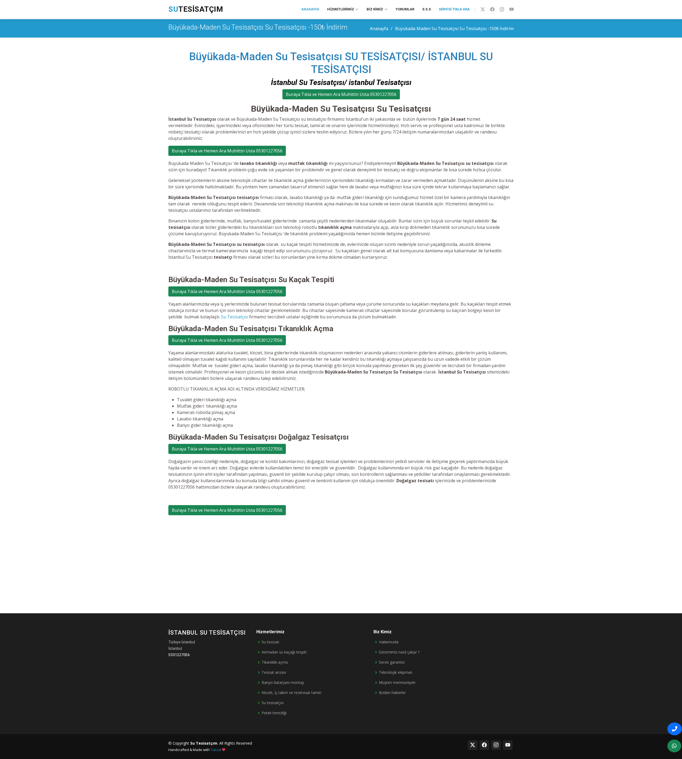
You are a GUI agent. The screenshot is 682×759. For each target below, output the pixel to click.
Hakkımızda (389, 642)
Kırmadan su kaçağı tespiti (284, 652)
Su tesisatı (270, 642)
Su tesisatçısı (273, 703)
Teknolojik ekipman (395, 672)
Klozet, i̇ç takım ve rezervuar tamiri (291, 693)
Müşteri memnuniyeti (397, 682)
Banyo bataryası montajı (283, 682)
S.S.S (426, 9)
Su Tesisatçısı (234, 317)
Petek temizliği (274, 713)
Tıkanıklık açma (275, 662)
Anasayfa (310, 9)
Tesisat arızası (274, 672)
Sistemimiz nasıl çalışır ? (399, 652)
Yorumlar (405, 9)
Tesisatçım (195, 9)
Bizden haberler (392, 693)
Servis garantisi (392, 662)
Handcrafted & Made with (194, 749)
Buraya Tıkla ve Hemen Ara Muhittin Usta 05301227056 (341, 94)
